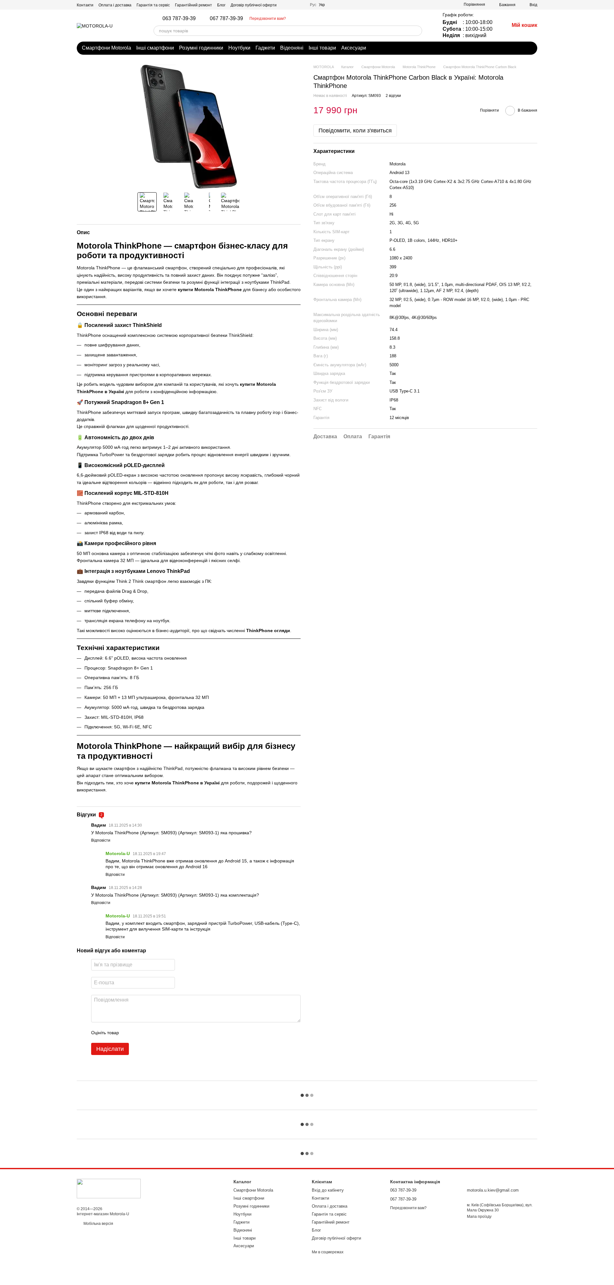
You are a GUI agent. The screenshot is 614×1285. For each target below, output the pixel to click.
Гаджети (265, 48)
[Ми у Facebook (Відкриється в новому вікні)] (285, 4)
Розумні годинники (201, 48)
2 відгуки (393, 95)
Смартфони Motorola (106, 48)
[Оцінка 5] (170, 1032)
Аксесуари (353, 48)
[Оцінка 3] (150, 1032)
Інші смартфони (155, 48)
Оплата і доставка (114, 5)
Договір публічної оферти (254, 5)
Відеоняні (291, 48)
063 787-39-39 (179, 18)
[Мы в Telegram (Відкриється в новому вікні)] (293, 4)
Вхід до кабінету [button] (328, 1190)
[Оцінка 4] (160, 1032)
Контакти (85, 5)
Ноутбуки (239, 48)
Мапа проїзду (479, 1216)
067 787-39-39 (226, 18)
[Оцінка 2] (140, 1032)
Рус (313, 5)
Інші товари (322, 48)
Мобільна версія (98, 1223)
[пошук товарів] (417, 31)
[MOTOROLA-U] (109, 1188)
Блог (221, 5)
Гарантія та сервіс (153, 5)
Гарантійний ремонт (193, 5)
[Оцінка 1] (129, 1032)
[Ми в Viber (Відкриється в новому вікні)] (300, 4)
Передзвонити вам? (267, 18)
